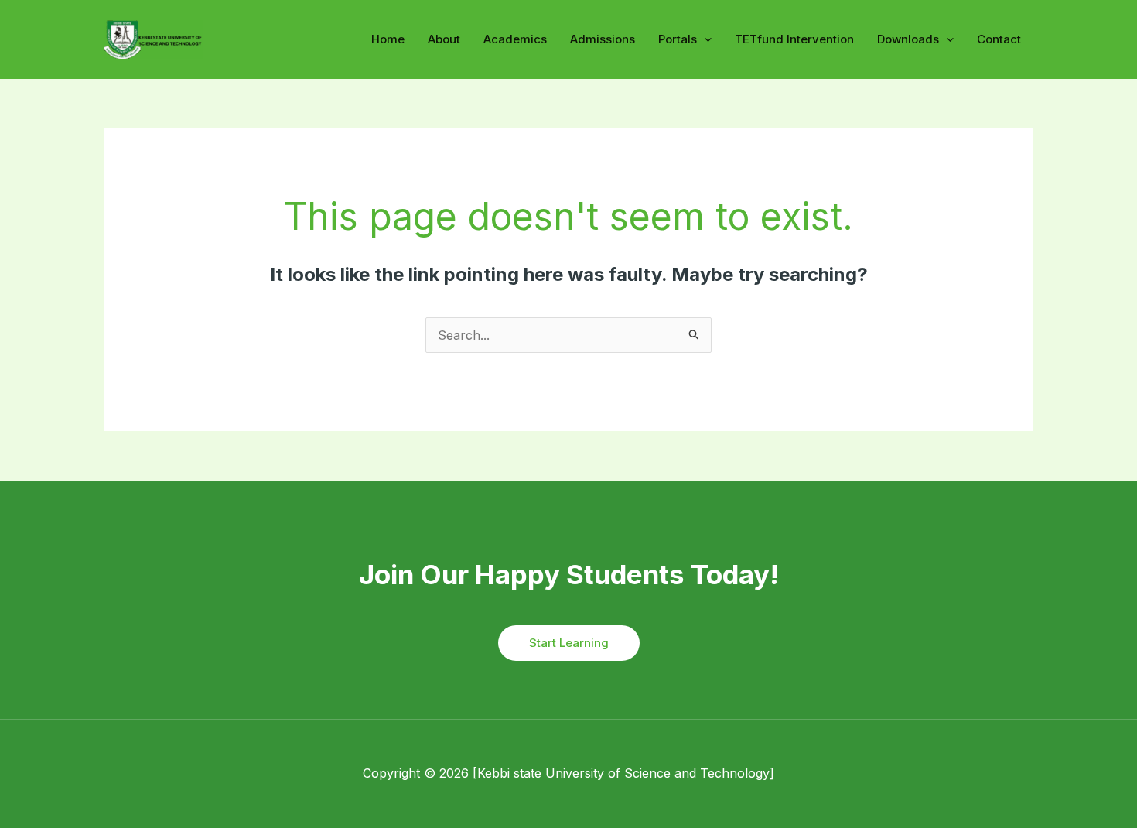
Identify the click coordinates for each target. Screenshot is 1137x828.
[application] (704, 39)
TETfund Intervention (794, 39)
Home (388, 39)
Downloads (908, 39)
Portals (677, 39)
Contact (999, 39)
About (444, 39)
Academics (515, 39)
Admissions (602, 39)
